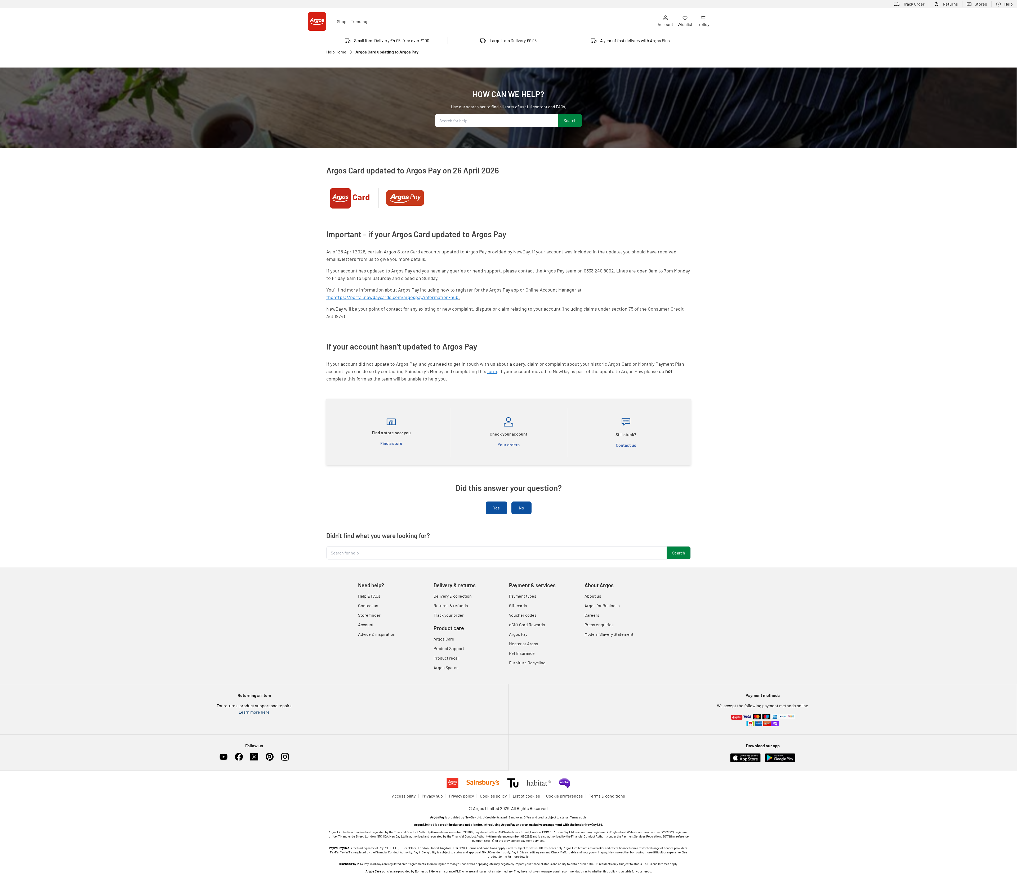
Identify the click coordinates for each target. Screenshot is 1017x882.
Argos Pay (518, 634)
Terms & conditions (607, 795)
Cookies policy (493, 795)
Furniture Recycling (527, 662)
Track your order (449, 614)
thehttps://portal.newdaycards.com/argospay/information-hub (392, 297)
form (492, 371)
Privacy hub (432, 795)
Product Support (449, 648)
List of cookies (526, 795)
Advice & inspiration (376, 634)
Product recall (447, 657)
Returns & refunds (451, 605)
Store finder (369, 614)
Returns (950, 3)
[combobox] (496, 120)
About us (593, 595)
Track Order (914, 3)
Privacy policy (461, 795)
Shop (341, 21)
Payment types (522, 595)
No (521, 507)
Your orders (509, 444)
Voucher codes (523, 614)
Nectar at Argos (523, 643)
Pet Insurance (522, 653)
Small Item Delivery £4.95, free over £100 (391, 40)
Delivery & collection (453, 595)
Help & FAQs (369, 595)
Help (1008, 3)
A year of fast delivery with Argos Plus (635, 40)
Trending (359, 21)
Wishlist (685, 24)
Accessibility (404, 795)
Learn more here (254, 711)
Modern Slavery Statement (609, 634)
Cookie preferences (564, 795)
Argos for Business (602, 605)
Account (665, 24)
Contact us (626, 444)
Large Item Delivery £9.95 (513, 40)
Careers (592, 614)
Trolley (703, 24)
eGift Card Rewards (527, 624)
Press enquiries (599, 624)
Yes (496, 507)
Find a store (391, 443)
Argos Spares (446, 667)
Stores (981, 3)
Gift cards (518, 605)
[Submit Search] (570, 120)
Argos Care (444, 638)
